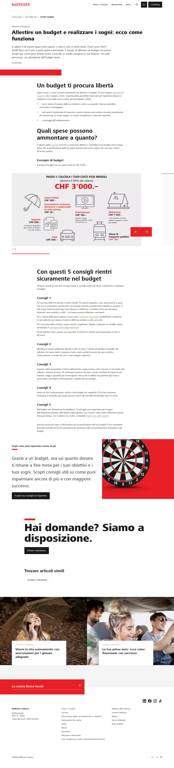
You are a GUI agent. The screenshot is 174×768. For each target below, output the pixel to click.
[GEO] (80, 685)
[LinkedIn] (144, 701)
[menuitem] (100, 5)
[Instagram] (155, 701)
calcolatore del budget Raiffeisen (64, 327)
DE (153, 757)
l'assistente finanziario (89, 316)
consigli (54, 145)
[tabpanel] (75, 213)
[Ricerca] (136, 5)
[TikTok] (160, 701)
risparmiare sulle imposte (97, 416)
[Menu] (144, 5)
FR (157, 757)
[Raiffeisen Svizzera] (21, 4)
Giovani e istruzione (37, 580)
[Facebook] (150, 701)
